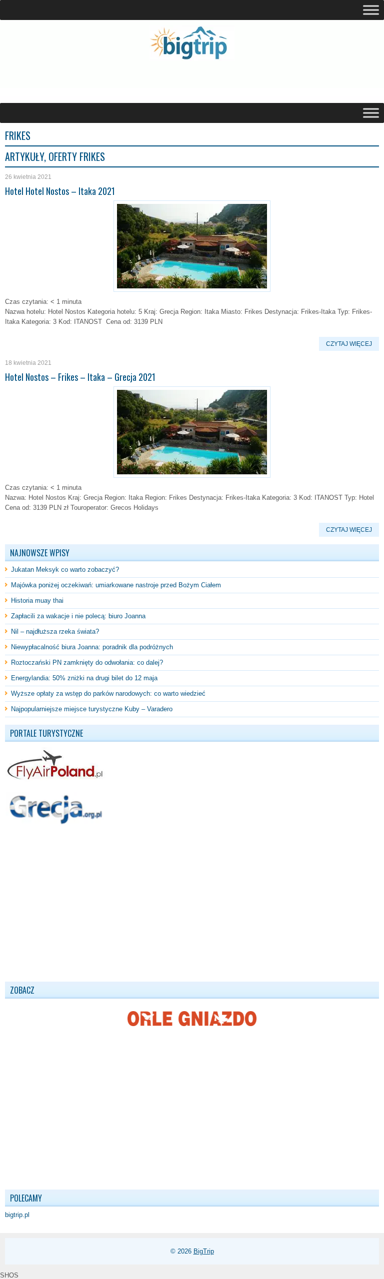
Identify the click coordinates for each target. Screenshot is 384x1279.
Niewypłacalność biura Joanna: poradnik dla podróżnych (92, 647)
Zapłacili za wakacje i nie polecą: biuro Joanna (78, 616)
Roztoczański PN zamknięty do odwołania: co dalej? (87, 662)
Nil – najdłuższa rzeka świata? (55, 631)
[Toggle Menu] (371, 9)
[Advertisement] (122, 82)
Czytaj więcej (349, 343)
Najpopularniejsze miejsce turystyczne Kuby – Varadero (91, 709)
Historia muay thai (37, 600)
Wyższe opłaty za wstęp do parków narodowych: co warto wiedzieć (108, 693)
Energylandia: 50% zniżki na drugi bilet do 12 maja (84, 678)
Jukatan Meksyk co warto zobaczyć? (65, 569)
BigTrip (204, 1251)
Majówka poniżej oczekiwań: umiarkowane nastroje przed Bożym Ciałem (116, 585)
